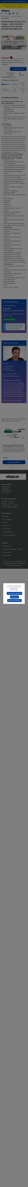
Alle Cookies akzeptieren (14, 600)
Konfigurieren (14, 597)
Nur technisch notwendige (14, 593)
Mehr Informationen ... (14, 589)
